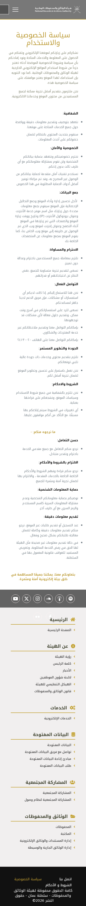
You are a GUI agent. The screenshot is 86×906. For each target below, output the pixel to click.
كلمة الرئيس (62, 664)
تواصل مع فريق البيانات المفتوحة (48, 752)
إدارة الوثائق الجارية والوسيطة (50, 848)
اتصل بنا (65, 879)
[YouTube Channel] (15, 598)
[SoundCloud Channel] (48, 598)
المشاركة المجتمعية (57, 793)
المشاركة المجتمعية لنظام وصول (48, 800)
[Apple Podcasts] (59, 598)
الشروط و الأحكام (58, 885)
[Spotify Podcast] (70, 598)
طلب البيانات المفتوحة (56, 766)
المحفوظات (64, 827)
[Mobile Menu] (22, 9)
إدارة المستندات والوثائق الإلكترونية (46, 841)
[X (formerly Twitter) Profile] (26, 598)
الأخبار (67, 670)
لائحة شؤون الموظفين (56, 677)
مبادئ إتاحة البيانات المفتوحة (51, 759)
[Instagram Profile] (37, 598)
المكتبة (66, 834)
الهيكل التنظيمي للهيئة (54, 684)
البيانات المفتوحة (59, 745)
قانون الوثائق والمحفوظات (53, 691)
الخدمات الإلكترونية (58, 718)
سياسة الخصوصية (28, 879)
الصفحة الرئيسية (60, 630)
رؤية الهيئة (63, 657)
